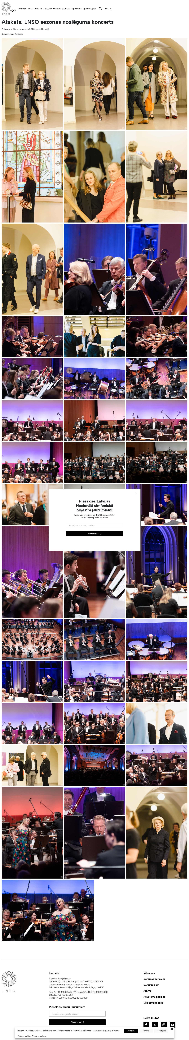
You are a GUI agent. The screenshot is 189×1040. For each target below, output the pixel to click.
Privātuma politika (39, 1036)
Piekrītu (131, 1031)
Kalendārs (22, 8)
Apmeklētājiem (89, 8)
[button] (172, 1028)
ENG (106, 9)
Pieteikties (76, 1022)
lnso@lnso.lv (64, 978)
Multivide (48, 8)
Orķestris (38, 8)
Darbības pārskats (154, 978)
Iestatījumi (161, 1031)
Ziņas (30, 8)
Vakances (149, 973)
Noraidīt (146, 1031)
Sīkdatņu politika (24, 1036)
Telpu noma (76, 8)
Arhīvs (147, 990)
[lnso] (8, 8)
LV (110, 9)
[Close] (136, 493)
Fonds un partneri (61, 8)
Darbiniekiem (151, 984)
